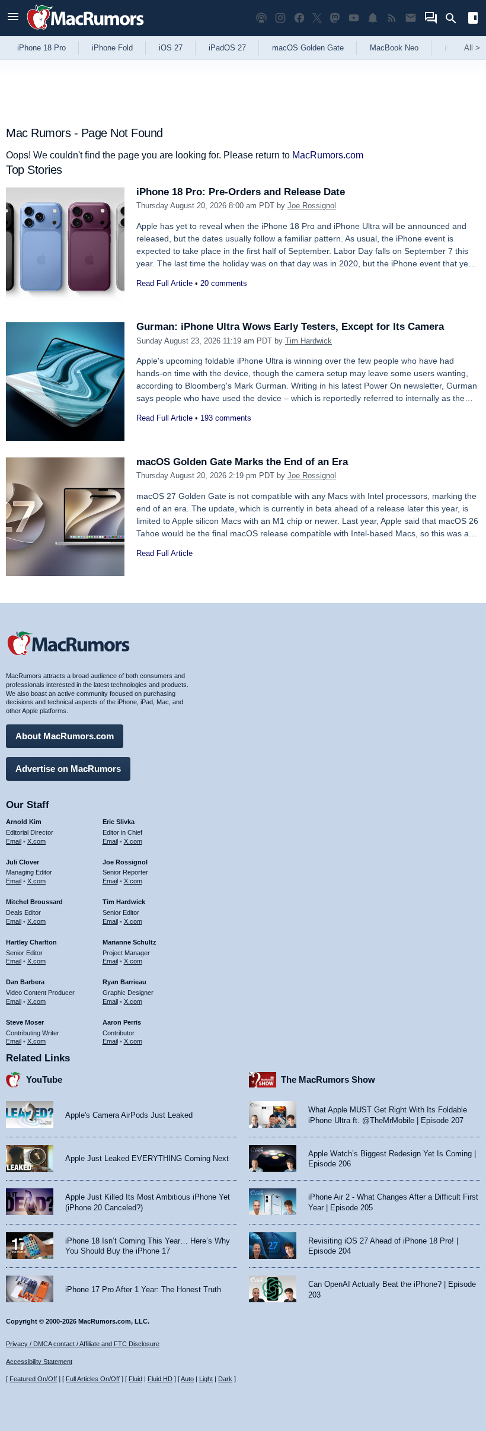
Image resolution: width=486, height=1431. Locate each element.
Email (13, 841)
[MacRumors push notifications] (373, 18)
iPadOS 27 (227, 47)
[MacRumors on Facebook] (299, 18)
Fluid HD (160, 1378)
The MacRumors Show (328, 1079)
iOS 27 (171, 47)
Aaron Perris (122, 1022)
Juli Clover (22, 862)
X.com (36, 841)
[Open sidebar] (473, 19)
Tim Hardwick (308, 340)
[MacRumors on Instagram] (280, 18)
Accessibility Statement (39, 1361)
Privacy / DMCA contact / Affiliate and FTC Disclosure (82, 1343)
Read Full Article (164, 283)
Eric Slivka (119, 821)
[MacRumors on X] (317, 18)
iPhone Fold (112, 47)
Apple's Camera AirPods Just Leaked (129, 1115)
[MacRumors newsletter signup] (411, 18)
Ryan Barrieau (124, 981)
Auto (187, 1378)
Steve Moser (25, 1022)
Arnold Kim (23, 821)
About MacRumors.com (64, 736)
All (472, 47)
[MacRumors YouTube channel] (354, 18)
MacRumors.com (327, 155)
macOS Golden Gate (308, 47)
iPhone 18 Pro (41, 47)
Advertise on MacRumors (68, 769)
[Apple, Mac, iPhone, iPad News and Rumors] (85, 31)
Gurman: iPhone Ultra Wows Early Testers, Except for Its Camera (290, 326)
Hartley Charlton (31, 942)
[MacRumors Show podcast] (261, 18)
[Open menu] (13, 18)
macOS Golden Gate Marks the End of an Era (242, 462)
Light (206, 1378)
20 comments (223, 283)
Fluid (135, 1378)
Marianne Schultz (129, 942)
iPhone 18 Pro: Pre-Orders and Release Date (240, 192)
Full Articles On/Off (93, 1378)
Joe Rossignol (311, 205)
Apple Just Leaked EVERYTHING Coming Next (147, 1158)
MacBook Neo (394, 47)
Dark (225, 1378)
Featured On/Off (33, 1378)
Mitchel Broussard (34, 901)
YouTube (44, 1079)
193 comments (225, 418)
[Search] (455, 18)
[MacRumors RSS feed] (392, 18)
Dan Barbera (25, 981)
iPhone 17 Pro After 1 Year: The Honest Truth (143, 1289)
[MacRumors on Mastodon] (335, 18)
